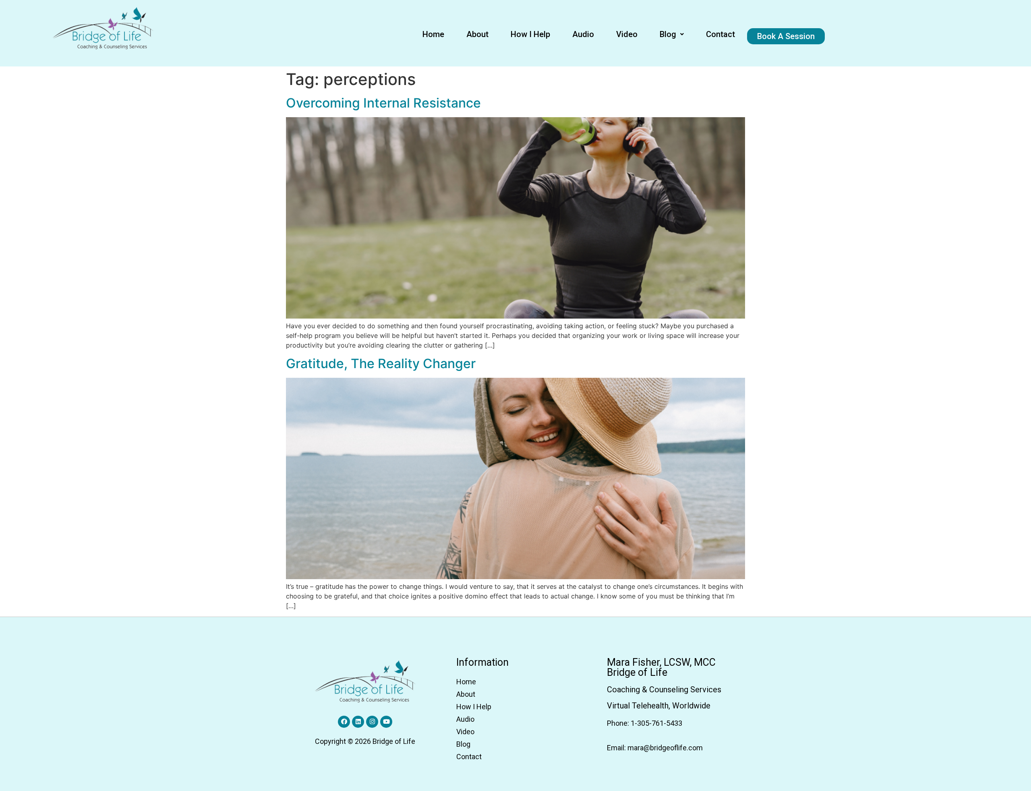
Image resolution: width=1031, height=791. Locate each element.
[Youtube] (386, 722)
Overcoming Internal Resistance (383, 103)
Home (433, 34)
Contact (720, 34)
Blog (668, 34)
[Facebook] (344, 722)
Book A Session (786, 36)
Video (627, 34)
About (477, 34)
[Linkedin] (358, 722)
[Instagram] (372, 722)
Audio (583, 34)
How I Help (530, 34)
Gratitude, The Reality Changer (381, 363)
